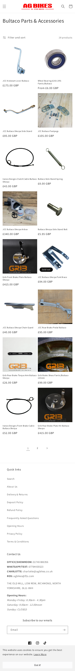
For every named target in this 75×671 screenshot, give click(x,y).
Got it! (37, 665)
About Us (12, 486)
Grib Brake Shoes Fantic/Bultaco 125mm (53, 376)
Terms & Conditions (18, 541)
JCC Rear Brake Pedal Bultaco (52, 327)
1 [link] (28, 448)
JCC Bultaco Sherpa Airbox (15, 229)
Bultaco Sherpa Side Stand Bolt (53, 229)
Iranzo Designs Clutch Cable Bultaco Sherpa (20, 180)
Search (11, 478)
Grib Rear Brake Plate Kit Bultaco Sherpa (53, 427)
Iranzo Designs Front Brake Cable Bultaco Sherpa (18, 427)
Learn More (40, 654)
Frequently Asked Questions (23, 518)
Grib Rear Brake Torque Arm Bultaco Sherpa (19, 376)
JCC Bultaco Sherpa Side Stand (17, 131)
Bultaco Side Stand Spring (50, 179)
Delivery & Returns (17, 494)
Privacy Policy (14, 533)
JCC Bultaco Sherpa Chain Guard (18, 327)
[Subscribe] (64, 630)
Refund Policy (14, 510)
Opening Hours (15, 525)
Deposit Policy (15, 502)
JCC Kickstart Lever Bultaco (16, 80)
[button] (4, 6)
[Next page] (47, 448)
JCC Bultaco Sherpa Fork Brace (52, 277)
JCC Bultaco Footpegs (48, 131)
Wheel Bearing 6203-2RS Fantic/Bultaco (49, 82)
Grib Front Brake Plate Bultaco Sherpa (17, 278)
